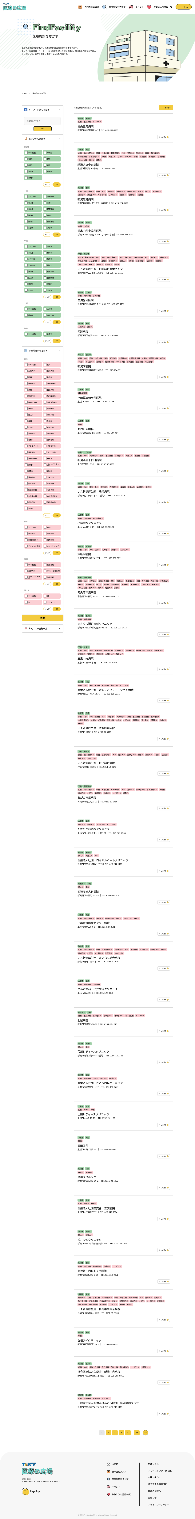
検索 (42, 128)
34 (137, 1433)
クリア (47, 185)
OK (57, 185)
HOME (24, 93)
